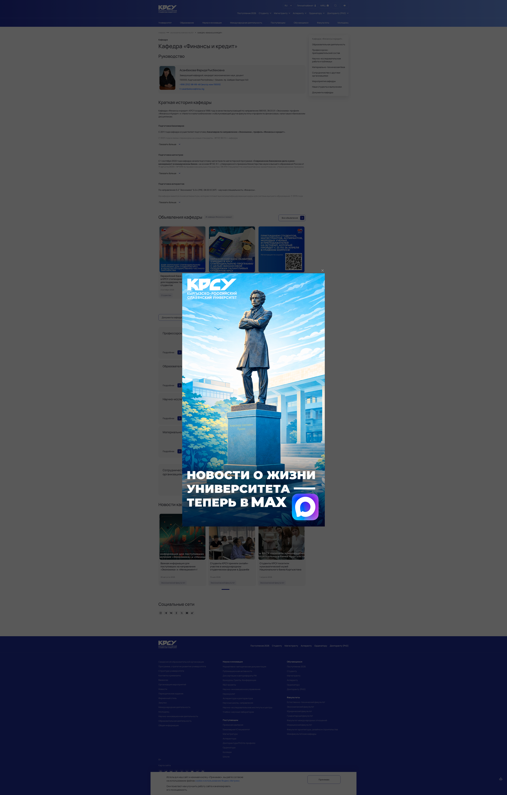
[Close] (322, 270)
